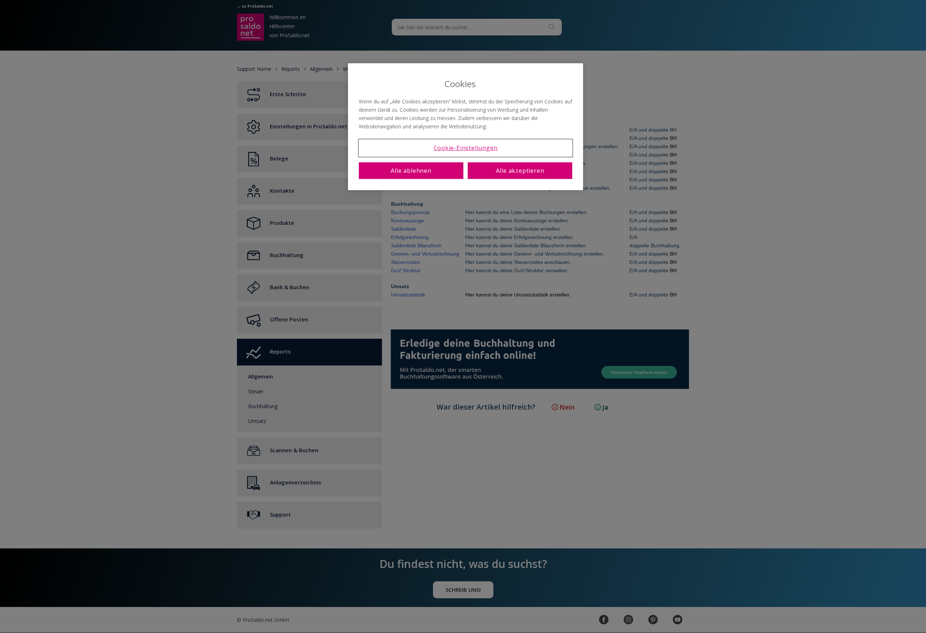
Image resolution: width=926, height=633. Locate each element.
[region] (465, 126)
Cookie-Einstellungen (466, 148)
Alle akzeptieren (520, 171)
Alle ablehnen (411, 171)
